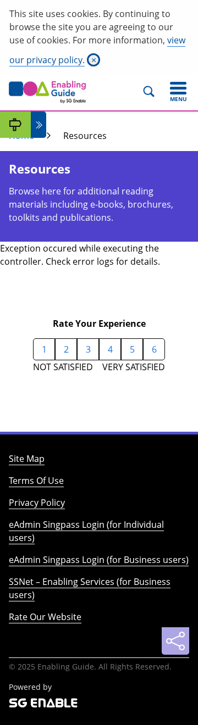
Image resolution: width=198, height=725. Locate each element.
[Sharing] (175, 641)
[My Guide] (15, 124)
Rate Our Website (45, 617)
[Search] (153, 92)
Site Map (27, 459)
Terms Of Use (36, 481)
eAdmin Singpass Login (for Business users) (99, 560)
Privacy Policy (37, 503)
